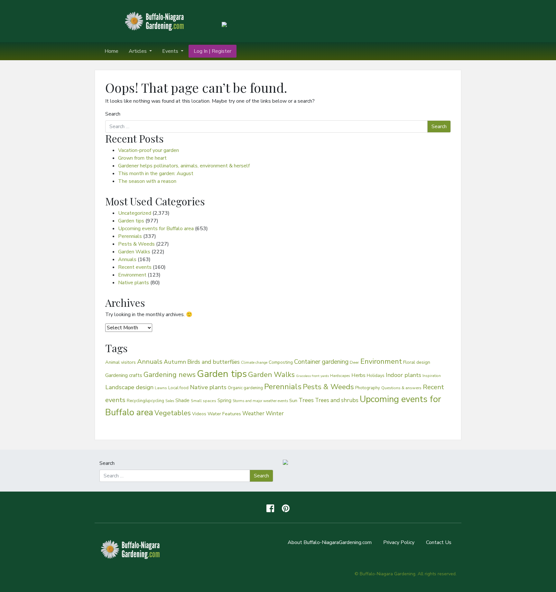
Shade (182, 400)
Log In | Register (212, 51)
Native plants (133, 282)
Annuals (127, 259)
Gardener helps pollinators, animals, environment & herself (184, 165)
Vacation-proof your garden (148, 150)
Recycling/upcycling (145, 401)
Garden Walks (134, 251)
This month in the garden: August (155, 173)
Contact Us (438, 542)
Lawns (161, 387)
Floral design (416, 362)
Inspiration (431, 375)
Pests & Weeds (136, 244)
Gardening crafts (123, 375)
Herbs (358, 375)
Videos (199, 414)
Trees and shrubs (336, 400)
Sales (169, 401)
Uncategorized (134, 213)
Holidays (376, 375)
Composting (281, 362)
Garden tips (131, 220)
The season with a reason (147, 181)
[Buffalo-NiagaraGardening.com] (156, 20)
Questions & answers (401, 387)
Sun (293, 400)
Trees (306, 400)
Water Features (224, 413)
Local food (178, 388)
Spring (224, 400)
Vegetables (172, 413)
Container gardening (321, 362)
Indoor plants (403, 375)
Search (112, 113)
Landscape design (129, 387)
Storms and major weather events (260, 401)
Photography (367, 388)
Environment (132, 274)
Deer (354, 362)
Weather (253, 413)
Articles (138, 51)
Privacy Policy (398, 542)
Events (171, 51)
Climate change (254, 362)
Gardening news (170, 375)
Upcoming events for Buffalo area (156, 228)
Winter (275, 413)
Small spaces (203, 400)
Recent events (135, 267)
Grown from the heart (142, 158)
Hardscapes (340, 375)
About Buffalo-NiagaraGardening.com (330, 542)
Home (111, 51)
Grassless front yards (312, 375)
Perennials (130, 236)
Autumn (175, 362)
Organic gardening (245, 388)
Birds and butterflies (213, 362)
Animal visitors (120, 362)
